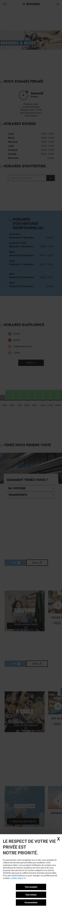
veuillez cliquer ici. (18, 878)
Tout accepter (31, 887)
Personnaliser (31, 902)
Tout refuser (31, 895)
